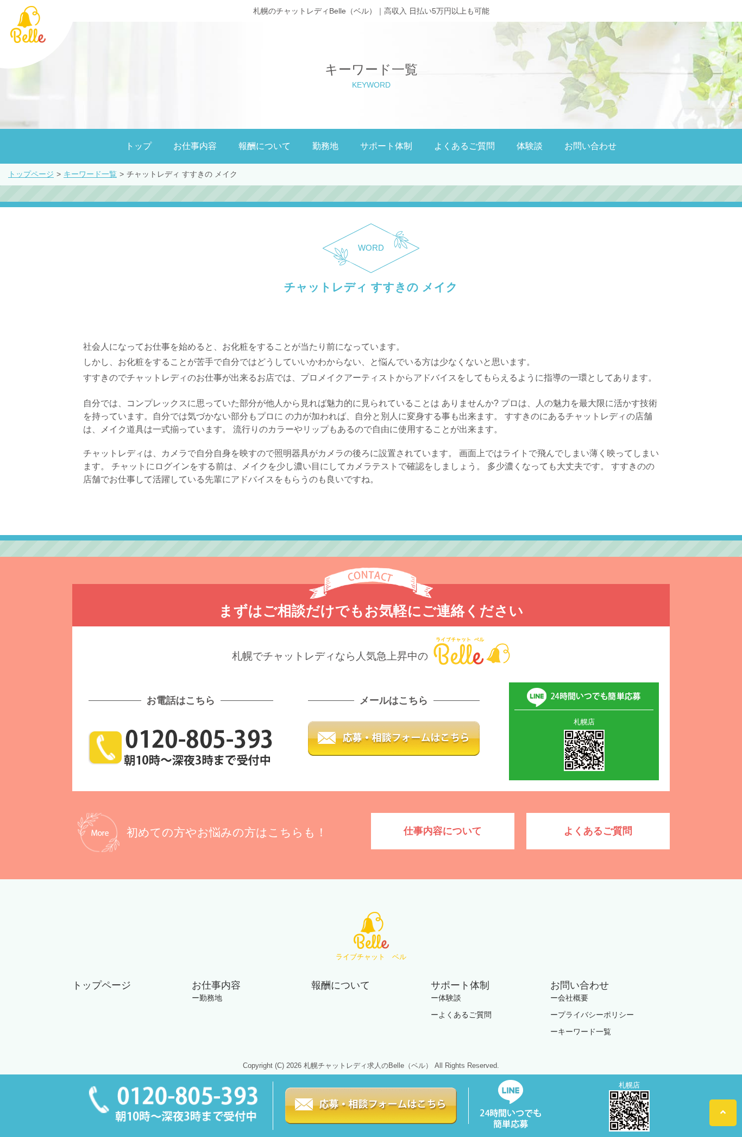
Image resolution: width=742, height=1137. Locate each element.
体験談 (530, 146)
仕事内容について (443, 830)
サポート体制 (386, 146)
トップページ (31, 174)
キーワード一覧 (90, 174)
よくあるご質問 (464, 146)
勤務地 (325, 146)
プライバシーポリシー (596, 1014)
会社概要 (573, 997)
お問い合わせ (590, 146)
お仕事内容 (195, 146)
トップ (138, 146)
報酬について (264, 146)
